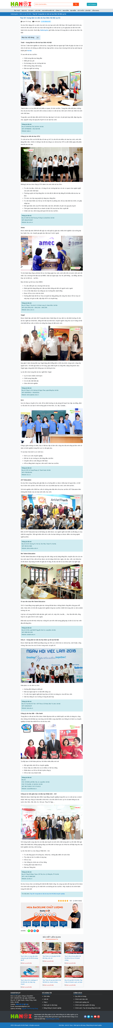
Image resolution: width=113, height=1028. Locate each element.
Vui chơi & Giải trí (48, 10)
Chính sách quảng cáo (82, 1002)
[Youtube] (95, 1016)
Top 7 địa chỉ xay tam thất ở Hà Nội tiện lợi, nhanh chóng (52, 981)
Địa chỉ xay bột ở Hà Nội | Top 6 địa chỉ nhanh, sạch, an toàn (73, 981)
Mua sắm (66, 10)
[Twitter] (88, 1016)
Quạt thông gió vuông (52, 1019)
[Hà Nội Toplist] (21, 4)
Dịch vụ (24, 10)
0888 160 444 (20, 1004)
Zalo (26, 1004)
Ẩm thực (17, 10)
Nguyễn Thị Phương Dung (30, 1008)
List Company (92, 4)
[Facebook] (85, 1016)
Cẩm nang (95, 10)
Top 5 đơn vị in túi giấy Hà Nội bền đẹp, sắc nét (51, 957)
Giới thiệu (47, 996)
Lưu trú (37, 10)
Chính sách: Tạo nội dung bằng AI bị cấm (88, 1008)
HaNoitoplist (14, 14)
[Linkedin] (91, 1016)
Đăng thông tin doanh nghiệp (52, 1008)
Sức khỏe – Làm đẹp (84, 10)
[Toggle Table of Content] (37, 37)
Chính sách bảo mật (81, 999)
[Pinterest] (98, 1016)
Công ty (58, 10)
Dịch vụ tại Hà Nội (25, 14)
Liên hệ (46, 999)
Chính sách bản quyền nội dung (85, 1005)
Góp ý (45, 1002)
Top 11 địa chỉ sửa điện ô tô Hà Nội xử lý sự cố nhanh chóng (73, 958)
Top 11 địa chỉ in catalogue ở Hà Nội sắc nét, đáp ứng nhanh (29, 982)
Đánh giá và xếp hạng (50, 1005)
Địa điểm (73, 10)
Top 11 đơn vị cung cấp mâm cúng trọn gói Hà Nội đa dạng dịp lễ (29, 958)
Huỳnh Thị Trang (26, 21)
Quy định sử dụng (80, 996)
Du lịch (30, 10)
